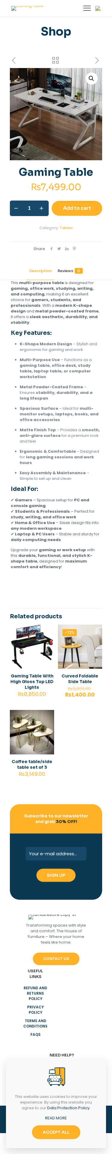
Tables (66, 228)
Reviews (69, 271)
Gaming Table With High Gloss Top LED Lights (31, 681)
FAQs (35, 1034)
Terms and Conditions (35, 1023)
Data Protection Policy (68, 1108)
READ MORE (56, 1118)
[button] (92, 78)
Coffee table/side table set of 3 (32, 764)
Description (40, 271)
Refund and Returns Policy (35, 993)
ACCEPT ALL (56, 1132)
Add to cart (77, 208)
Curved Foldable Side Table (80, 678)
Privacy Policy (35, 1009)
